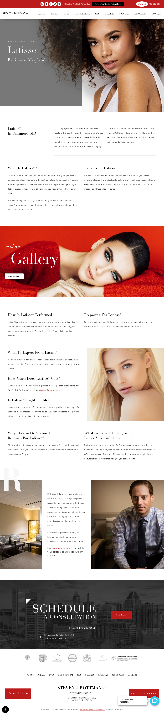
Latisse (31, 42)
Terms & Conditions (98, 710)
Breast (55, 14)
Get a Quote (142, 4)
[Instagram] (42, 4)
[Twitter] (59, 4)
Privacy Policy (85, 710)
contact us (59, 548)
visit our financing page (49, 390)
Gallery (109, 14)
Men (97, 14)
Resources (140, 14)
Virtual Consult (107, 4)
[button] (5, 709)
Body (66, 14)
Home (10, 42)
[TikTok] (55, 4)
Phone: (82, 627)
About (41, 14)
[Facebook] (51, 4)
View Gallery (14, 277)
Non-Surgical (82, 14)
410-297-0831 (155, 4)
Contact (157, 14)
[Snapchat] (46, 4)
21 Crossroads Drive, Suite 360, (60, 637)
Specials (124, 14)
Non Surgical (20, 42)
